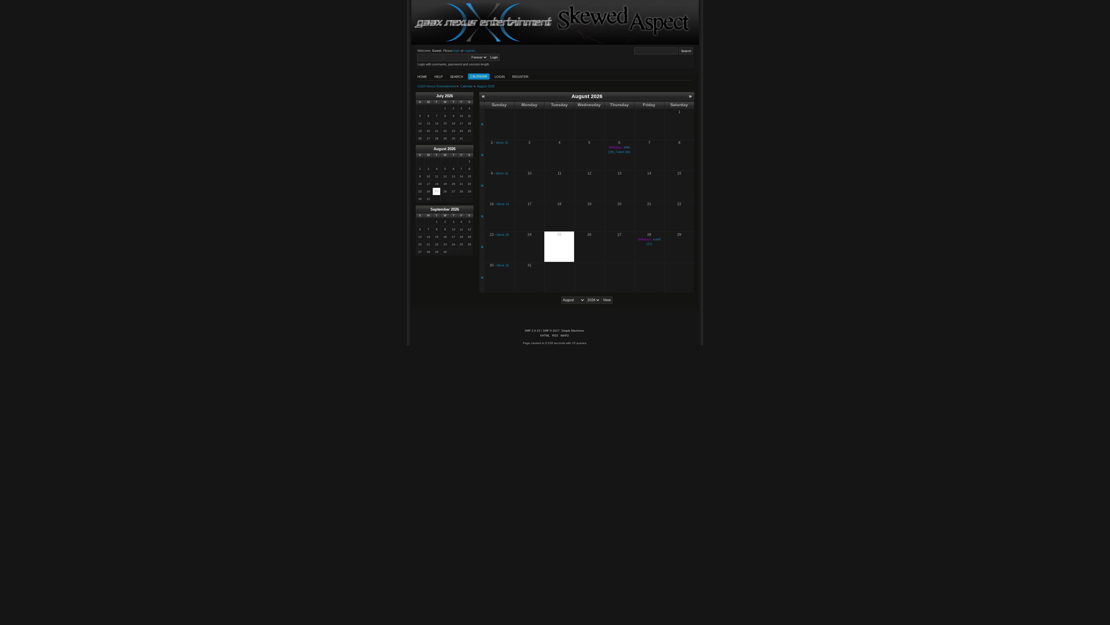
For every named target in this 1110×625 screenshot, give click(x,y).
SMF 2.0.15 (532, 330)
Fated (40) (623, 152)
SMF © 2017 (551, 330)
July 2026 (444, 96)
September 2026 (444, 209)
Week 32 (502, 142)
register (470, 50)
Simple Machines (572, 330)
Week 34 (503, 204)
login (457, 50)
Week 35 (503, 234)
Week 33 (502, 173)
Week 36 (503, 265)
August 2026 (445, 149)
